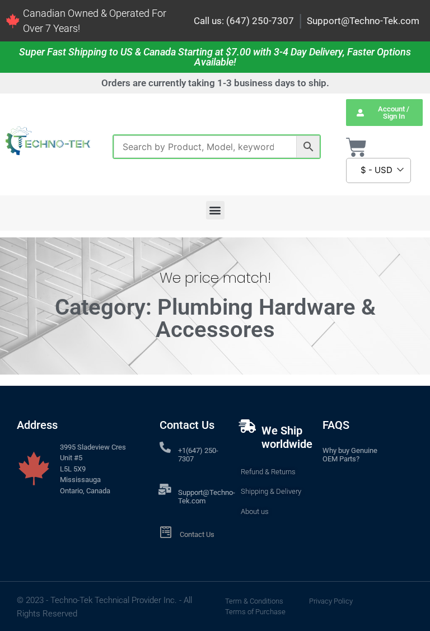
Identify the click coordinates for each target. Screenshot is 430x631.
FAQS (335, 425)
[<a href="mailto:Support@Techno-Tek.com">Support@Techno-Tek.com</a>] (165, 489)
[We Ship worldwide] (247, 426)
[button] (215, 210)
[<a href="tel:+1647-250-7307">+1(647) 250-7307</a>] (165, 447)
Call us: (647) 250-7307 (244, 20)
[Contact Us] (166, 532)
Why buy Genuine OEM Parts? (349, 455)
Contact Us (197, 534)
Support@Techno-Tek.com (363, 20)
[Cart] (356, 147)
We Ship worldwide (286, 437)
